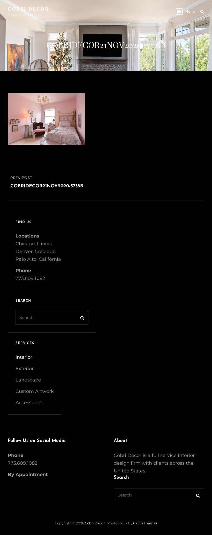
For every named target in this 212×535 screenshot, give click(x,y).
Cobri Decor (28, 9)
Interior (24, 357)
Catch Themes (145, 523)
